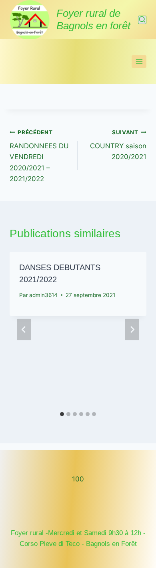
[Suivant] (132, 329)
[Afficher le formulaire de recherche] (142, 20)
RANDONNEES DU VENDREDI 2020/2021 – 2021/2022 (39, 156)
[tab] (62, 414)
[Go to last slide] (24, 329)
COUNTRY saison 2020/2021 (118, 145)
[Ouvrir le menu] (139, 61)
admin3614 (43, 295)
